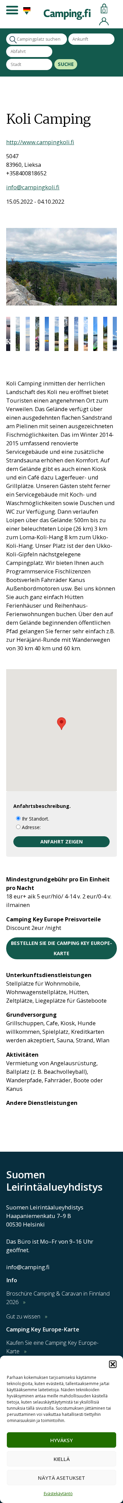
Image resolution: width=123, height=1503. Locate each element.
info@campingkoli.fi (32, 187)
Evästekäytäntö (58, 1494)
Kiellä (62, 1458)
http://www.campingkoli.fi (40, 142)
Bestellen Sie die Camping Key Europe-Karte (61, 948)
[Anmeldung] (104, 20)
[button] (112, 1364)
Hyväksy (61, 1440)
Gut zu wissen (23, 1316)
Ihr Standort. (34, 818)
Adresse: (30, 827)
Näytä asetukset (61, 1477)
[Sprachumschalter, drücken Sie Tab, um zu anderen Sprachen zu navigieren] (26, 13)
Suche (66, 64)
